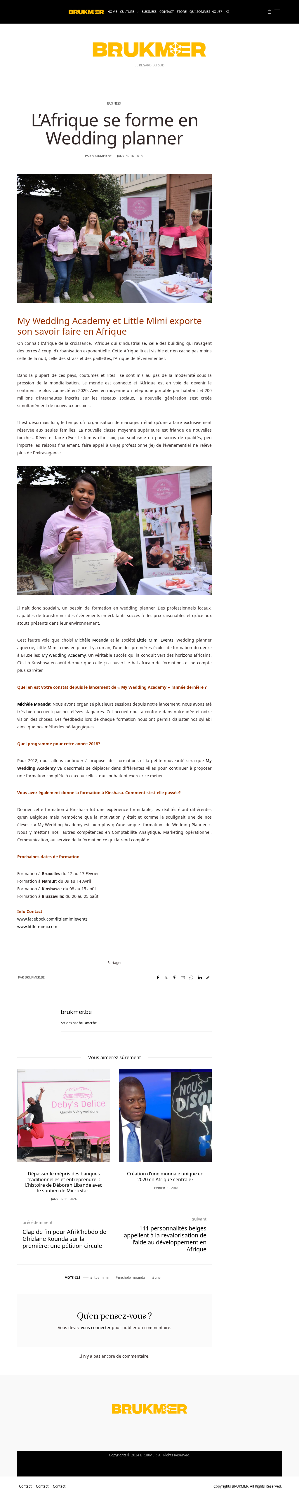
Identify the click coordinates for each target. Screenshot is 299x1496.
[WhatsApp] (191, 977)
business (149, 11)
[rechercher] (227, 12)
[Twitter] (166, 977)
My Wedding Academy (64, 655)
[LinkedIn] (200, 977)
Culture (127, 11)
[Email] (183, 977)
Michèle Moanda (91, 640)
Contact (166, 11)
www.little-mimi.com (37, 926)
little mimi (101, 1277)
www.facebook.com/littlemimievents (52, 919)
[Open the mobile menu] (277, 12)
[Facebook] (158, 977)
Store (182, 11)
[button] (30, 1126)
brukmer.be (102, 155)
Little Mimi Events (155, 640)
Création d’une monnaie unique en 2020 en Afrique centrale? (165, 1176)
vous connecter (96, 1327)
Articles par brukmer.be (79, 1023)
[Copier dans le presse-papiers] (207, 977)
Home (112, 11)
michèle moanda (131, 1277)
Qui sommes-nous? (206, 11)
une (157, 1277)
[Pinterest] (174, 977)
